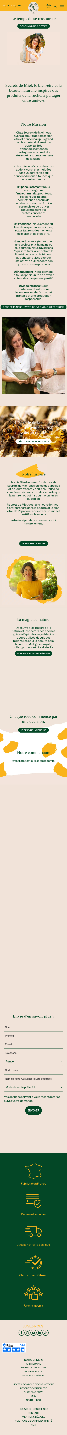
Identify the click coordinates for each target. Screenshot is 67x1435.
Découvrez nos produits (33, 441)
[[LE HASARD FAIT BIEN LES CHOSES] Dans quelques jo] (16, 794)
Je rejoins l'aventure (33, 730)
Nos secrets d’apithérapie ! (33, 653)
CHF (19, 5)
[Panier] (49, 5)
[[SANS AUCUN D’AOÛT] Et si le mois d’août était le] (51, 897)
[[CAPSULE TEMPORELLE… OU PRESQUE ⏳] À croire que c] (51, 794)
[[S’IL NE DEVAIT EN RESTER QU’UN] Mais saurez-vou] (16, 932)
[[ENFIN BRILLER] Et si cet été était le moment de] (16, 897)
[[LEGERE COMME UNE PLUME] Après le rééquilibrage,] (16, 863)
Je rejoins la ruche (33, 543)
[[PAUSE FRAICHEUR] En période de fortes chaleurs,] (51, 828)
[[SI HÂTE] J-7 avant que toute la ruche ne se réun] (16, 828)
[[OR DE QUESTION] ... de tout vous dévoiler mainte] (51, 863)
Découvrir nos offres (33, 26)
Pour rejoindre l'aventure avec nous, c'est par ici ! (33, 307)
